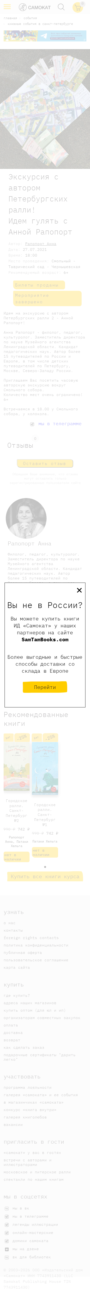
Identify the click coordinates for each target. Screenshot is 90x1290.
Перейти (45, 686)
